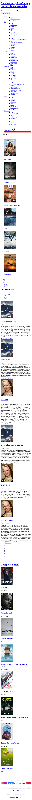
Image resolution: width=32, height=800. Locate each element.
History (6, 51)
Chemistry (13, 102)
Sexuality (13, 76)
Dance (12, 28)
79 (4, 548)
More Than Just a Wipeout (12, 445)
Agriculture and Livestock (17, 84)
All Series (13, 20)
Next (5, 286)
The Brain (13, 78)
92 (4, 556)
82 (4, 553)
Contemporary (14, 60)
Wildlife (13, 94)
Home (12, 17)
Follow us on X (8, 130)
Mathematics (14, 106)
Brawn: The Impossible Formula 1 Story (14, 717)
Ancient (13, 56)
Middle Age (14, 57)
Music (12, 31)
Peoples (13, 44)
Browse (6, 16)
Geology (13, 105)
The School (5, 485)
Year (5, 298)
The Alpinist (6, 251)
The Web (4, 399)
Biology (13, 100)
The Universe (14, 93)
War (12, 65)
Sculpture (13, 35)
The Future (13, 124)
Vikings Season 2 (6, 613)
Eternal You (6, 182)
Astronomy (13, 99)
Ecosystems (14, 87)
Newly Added (7, 294)
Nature (5, 81)
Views (5, 297)
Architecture (14, 25)
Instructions (16, 790)
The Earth (13, 91)
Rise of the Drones (7, 274)
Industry (13, 118)
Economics (13, 103)
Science (6, 96)
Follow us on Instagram (10, 131)
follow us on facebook (10, 127)
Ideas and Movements (16, 42)
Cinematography (15, 26)
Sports (12, 48)
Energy (12, 115)
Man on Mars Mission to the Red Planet (12, 205)
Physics (12, 109)
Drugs (12, 71)
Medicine (6, 66)
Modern (13, 59)
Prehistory (13, 54)
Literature (13, 29)
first (5, 545)
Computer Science (15, 114)
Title (5, 295)
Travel (12, 50)
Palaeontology (14, 108)
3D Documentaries (15, 19)
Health (12, 74)
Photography (14, 33)
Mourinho (4, 587)
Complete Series (10, 564)
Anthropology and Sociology (18, 39)
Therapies (13, 79)
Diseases (13, 69)
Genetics (13, 72)
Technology (7, 111)
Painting (13, 32)
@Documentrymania (19, 783)
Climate (13, 85)
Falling (5, 228)
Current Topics (14, 41)
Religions (13, 47)
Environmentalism (15, 88)
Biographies (14, 63)
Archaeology (14, 62)
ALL (12, 23)
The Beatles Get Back (8, 692)
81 (4, 551)
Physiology (13, 75)
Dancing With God (8, 321)
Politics (12, 45)
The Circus (5, 360)
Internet (12, 119)
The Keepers (8, 423)
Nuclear (13, 121)
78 (4, 547)
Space (12, 122)
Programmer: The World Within (10, 743)
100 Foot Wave (9, 338)
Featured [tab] (6, 292)
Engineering (14, 116)
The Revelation (7, 520)
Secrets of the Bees (7, 768)
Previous (6, 285)
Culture (6, 36)
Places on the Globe (16, 90)
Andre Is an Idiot (7, 159)
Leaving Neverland (7, 638)
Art (5, 22)
